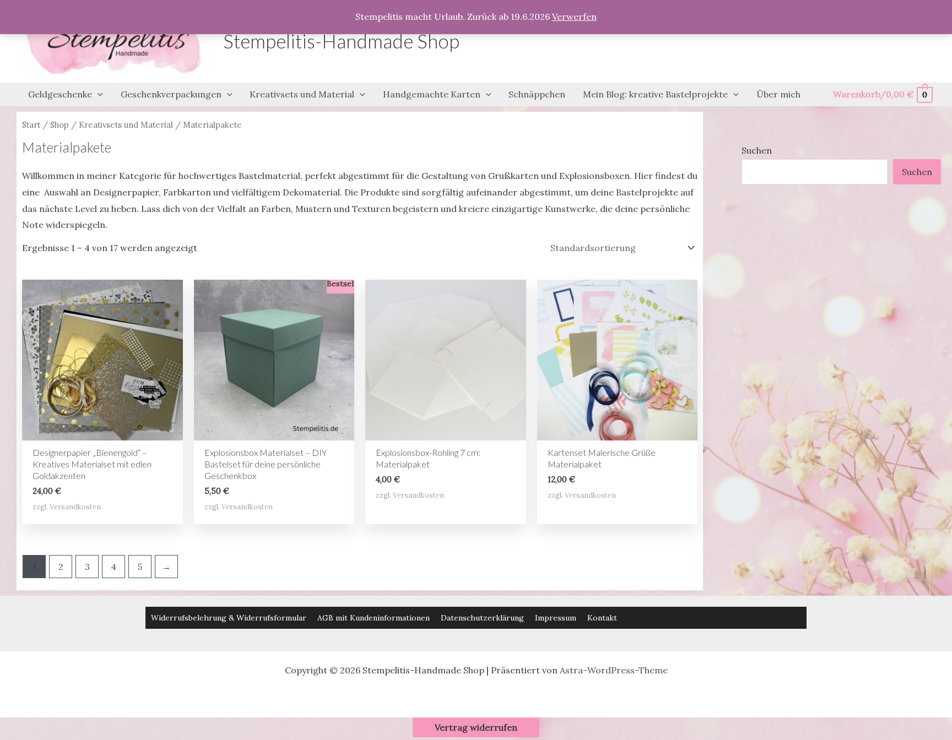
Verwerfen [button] (574, 16)
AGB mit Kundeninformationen (373, 618)
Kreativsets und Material (126, 124)
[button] (97, 94)
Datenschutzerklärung (482, 618)
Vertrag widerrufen (476, 727)
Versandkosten (75, 507)
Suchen (757, 150)
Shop (59, 124)
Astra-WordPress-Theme (614, 670)
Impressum (555, 618)
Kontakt (602, 618)
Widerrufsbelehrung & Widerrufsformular (228, 618)
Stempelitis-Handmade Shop (341, 40)
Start (31, 124)
